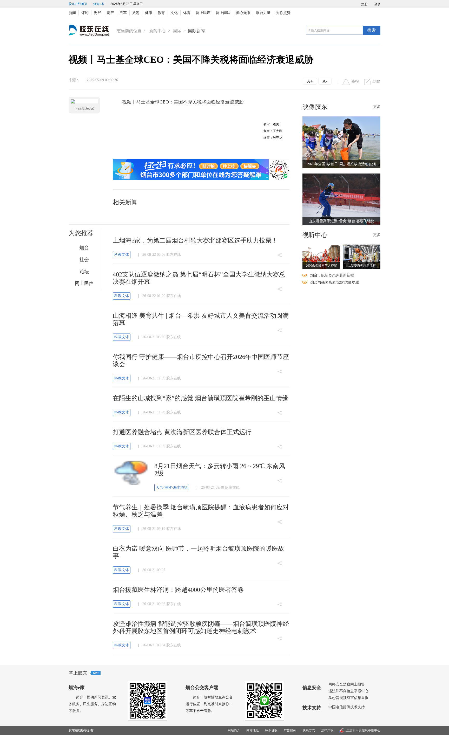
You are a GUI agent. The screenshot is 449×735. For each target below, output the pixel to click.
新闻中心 (157, 31)
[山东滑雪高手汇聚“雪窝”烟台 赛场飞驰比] (341, 199)
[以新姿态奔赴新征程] (361, 256)
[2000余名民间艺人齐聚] (321, 256)
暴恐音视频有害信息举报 (348, 698)
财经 (97, 13)
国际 (177, 31)
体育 (186, 13)
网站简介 (234, 730)
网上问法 (223, 13)
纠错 (376, 82)
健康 (148, 13)
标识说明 (271, 730)
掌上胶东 (78, 673)
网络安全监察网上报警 (346, 684)
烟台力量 (263, 13)
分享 (279, 247)
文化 (174, 13)
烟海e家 (98, 4)
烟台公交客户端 (202, 687)
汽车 (123, 13)
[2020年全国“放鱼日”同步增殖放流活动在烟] (341, 142)
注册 (364, 4)
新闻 (72, 13)
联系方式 (308, 730)
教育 (161, 13)
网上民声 (203, 13)
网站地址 (252, 730)
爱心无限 (243, 13)
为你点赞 (283, 13)
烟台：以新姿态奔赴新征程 (332, 275)
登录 (377, 4)
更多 (376, 107)
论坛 (84, 271)
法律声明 (327, 730)
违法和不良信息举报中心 (348, 691)
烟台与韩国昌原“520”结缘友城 (334, 283)
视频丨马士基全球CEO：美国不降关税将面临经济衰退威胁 (183, 102)
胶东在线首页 (78, 4)
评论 (85, 13)
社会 (84, 259)
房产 (110, 13)
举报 (355, 82)
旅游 (136, 13)
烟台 (84, 247)
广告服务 (290, 730)
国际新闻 (196, 31)
